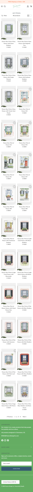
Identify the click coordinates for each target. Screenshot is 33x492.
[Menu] (2, 6)
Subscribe (16, 468)
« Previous (10, 417)
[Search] (5, 6)
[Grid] (28, 16)
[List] (31, 16)
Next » (24, 417)
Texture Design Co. (9, 486)
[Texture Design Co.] (16, 6)
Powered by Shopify (19, 486)
